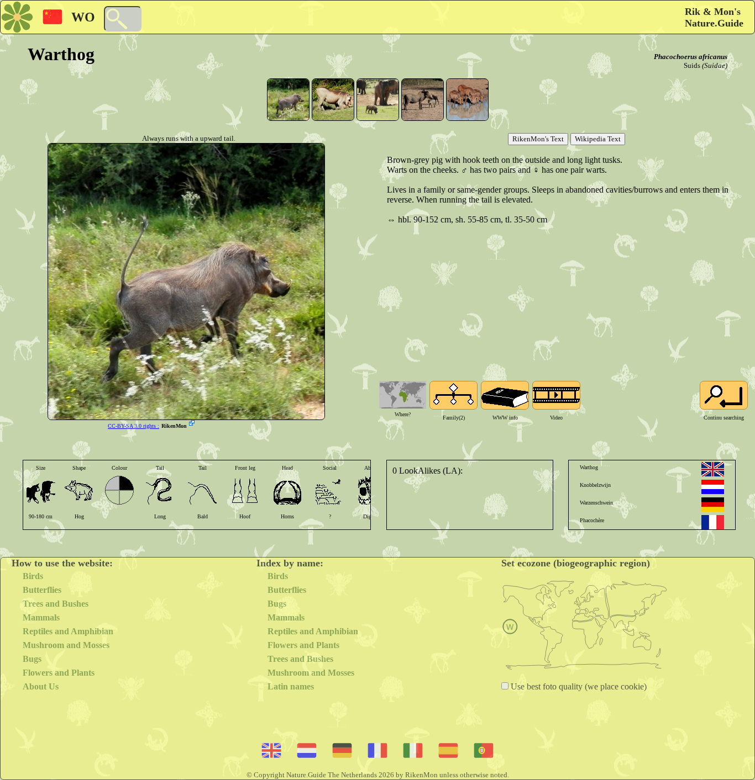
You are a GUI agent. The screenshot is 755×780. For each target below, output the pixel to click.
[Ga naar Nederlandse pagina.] (712, 487)
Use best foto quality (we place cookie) (577, 686)
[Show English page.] (712, 469)
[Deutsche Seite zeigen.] (712, 504)
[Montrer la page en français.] (712, 522)
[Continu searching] (724, 395)
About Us (41, 686)
